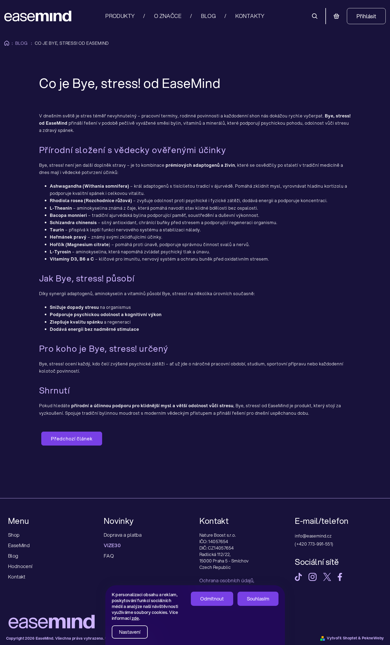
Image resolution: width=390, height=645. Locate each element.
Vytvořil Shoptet (342, 638)
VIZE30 (112, 545)
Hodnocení (20, 566)
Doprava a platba (123, 534)
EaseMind (19, 545)
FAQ (109, 555)
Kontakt (16, 576)
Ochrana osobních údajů (226, 580)
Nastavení (129, 631)
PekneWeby (373, 638)
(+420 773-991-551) (314, 544)
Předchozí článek (71, 438)
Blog (13, 555)
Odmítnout (212, 598)
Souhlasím (258, 598)
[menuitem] (125, 16)
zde (135, 618)
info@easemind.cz (313, 536)
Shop (14, 534)
